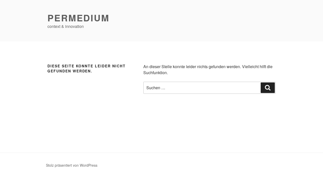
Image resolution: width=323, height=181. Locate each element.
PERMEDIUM (78, 17)
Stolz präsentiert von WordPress (71, 165)
